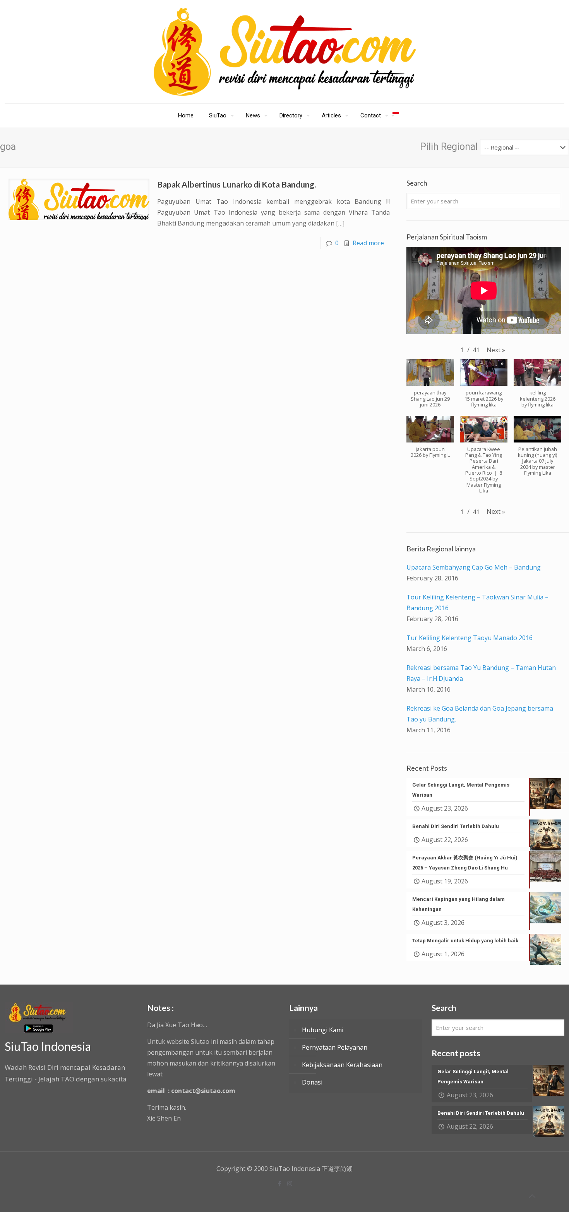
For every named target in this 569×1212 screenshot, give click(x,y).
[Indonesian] (395, 115)
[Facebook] (279, 1183)
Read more (368, 243)
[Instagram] (290, 1183)
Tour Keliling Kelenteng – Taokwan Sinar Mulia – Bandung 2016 (477, 602)
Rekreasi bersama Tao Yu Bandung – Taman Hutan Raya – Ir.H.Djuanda (481, 673)
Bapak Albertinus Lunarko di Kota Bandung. (236, 184)
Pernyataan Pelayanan (334, 1047)
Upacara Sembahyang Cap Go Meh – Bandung (473, 567)
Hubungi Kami (322, 1030)
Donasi (312, 1082)
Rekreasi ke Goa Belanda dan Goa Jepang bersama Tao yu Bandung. (479, 713)
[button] (496, 349)
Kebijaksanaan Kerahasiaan (342, 1064)
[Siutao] (285, 51)
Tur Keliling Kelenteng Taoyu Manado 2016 (469, 638)
